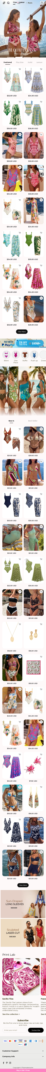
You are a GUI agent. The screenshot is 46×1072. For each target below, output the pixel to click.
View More (22, 332)
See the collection (10, 1014)
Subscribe (36, 1030)
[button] (4, 2)
